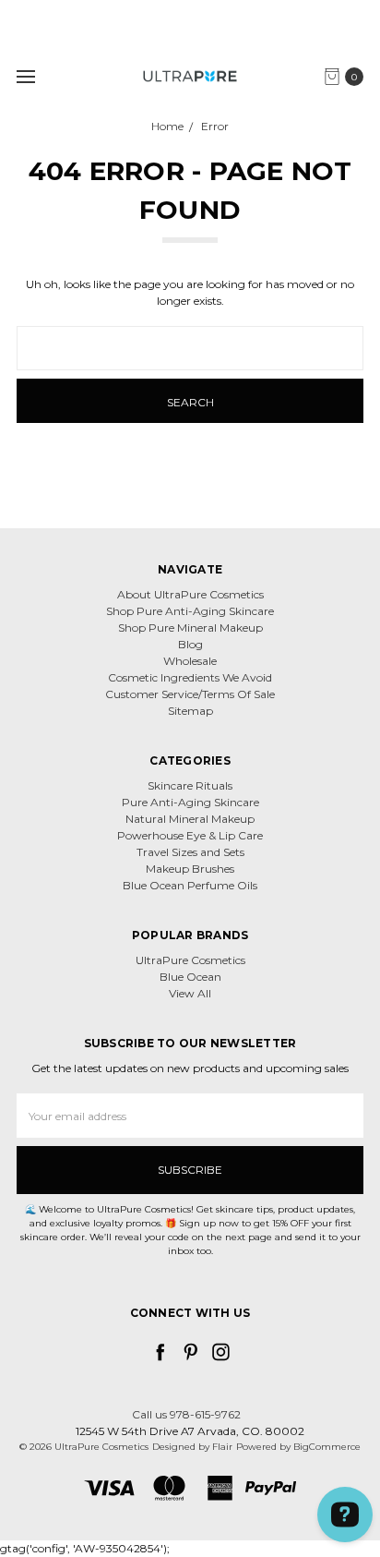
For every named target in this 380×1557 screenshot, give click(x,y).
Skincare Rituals (190, 785)
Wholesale (190, 661)
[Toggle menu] (25, 76)
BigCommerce (327, 1447)
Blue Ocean (190, 977)
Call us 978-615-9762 (186, 1414)
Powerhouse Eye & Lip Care (190, 835)
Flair (222, 1447)
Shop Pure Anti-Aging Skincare (190, 611)
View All (190, 993)
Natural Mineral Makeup (190, 819)
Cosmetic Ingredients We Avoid (190, 677)
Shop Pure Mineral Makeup (190, 627)
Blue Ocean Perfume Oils (190, 885)
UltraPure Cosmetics (190, 960)
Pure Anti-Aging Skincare (190, 802)
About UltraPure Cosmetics (190, 594)
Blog (190, 644)
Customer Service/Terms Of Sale (190, 694)
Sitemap (190, 711)
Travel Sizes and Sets (190, 852)
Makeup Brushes (190, 868)
